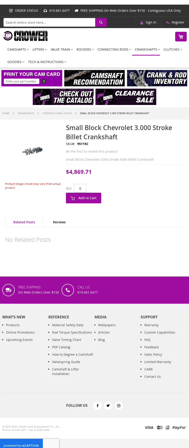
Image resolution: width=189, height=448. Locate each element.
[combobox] (55, 22)
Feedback (151, 347)
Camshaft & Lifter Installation (65, 371)
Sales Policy (153, 354)
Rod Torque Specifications (72, 332)
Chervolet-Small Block (57, 113)
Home (5, 113)
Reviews (59, 222)
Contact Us (152, 376)
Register (178, 22)
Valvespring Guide (66, 362)
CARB (148, 369)
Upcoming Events (19, 339)
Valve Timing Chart (66, 339)
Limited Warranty (157, 362)
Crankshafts (26, 113)
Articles (104, 332)
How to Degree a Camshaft (72, 354)
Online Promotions (20, 332)
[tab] (24, 222)
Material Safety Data (67, 325)
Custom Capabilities (159, 332)
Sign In (151, 22)
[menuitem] (17, 49)
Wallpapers (107, 325)
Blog (101, 339)
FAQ (147, 339)
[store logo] (25, 35)
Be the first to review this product (92, 151)
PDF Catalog (61, 347)
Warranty (151, 325)
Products (13, 325)
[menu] (94, 56)
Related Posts (24, 222)
